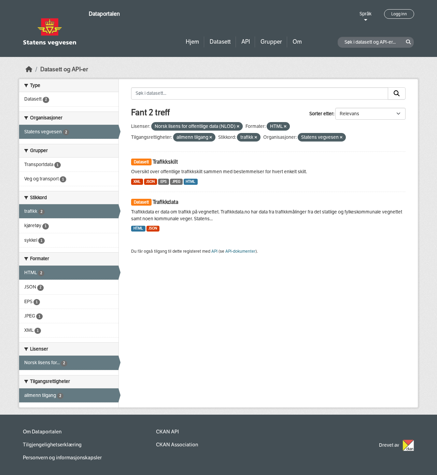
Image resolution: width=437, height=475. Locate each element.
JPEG (176, 181)
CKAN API (167, 432)
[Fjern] (238, 126)
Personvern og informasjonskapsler (62, 458)
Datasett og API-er (64, 69)
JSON (150, 181)
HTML (190, 181)
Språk (365, 14)
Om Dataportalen (42, 432)
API (245, 41)
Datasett (220, 41)
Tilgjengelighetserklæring (52, 445)
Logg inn (399, 14)
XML (137, 181)
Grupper (271, 41)
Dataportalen (104, 14)
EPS (163, 181)
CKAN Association (177, 445)
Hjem (192, 41)
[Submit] (397, 93)
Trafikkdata (165, 202)
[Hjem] (29, 69)
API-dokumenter (240, 251)
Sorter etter (321, 114)
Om (297, 41)
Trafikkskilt (165, 162)
